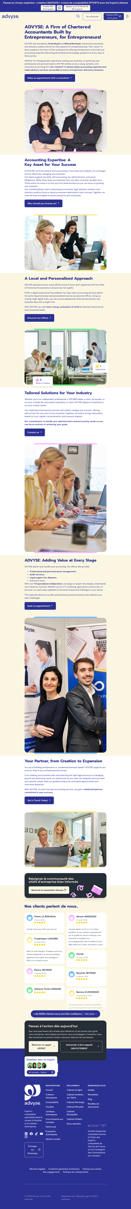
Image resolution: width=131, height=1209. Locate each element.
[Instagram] (26, 1136)
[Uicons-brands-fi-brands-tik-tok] (36, 1133)
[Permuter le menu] (127, 17)
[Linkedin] (26, 1133)
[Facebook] (31, 1133)
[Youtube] (41, 1133)
